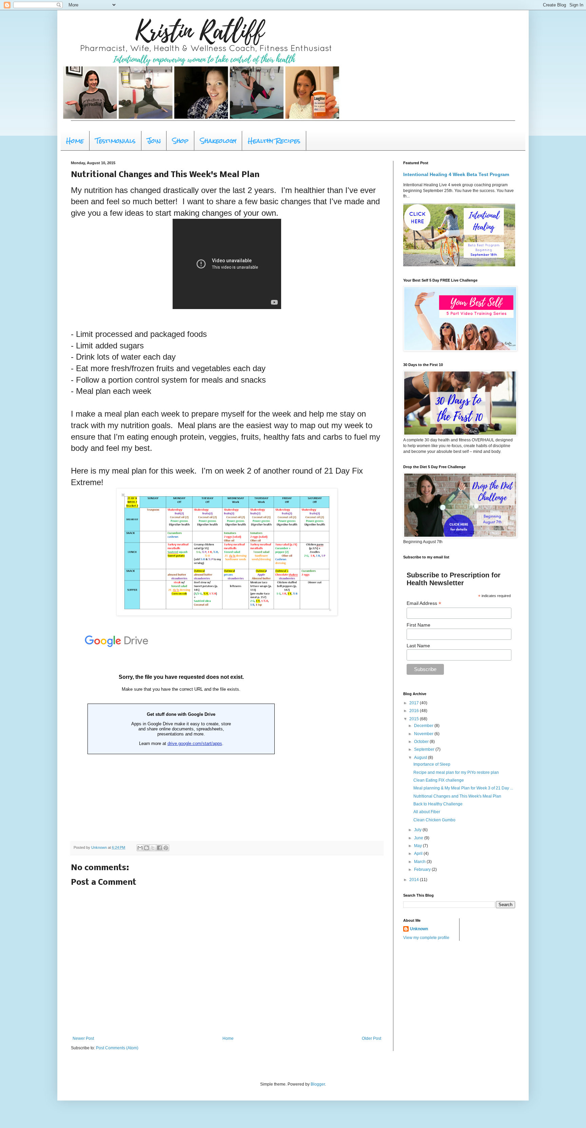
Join (154, 140)
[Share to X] (153, 847)
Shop (180, 140)
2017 (414, 703)
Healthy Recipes (274, 140)
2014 (414, 879)
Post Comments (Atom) (117, 1048)
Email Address (424, 603)
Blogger (318, 1084)
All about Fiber (426, 811)
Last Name (418, 645)
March (420, 861)
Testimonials (115, 140)
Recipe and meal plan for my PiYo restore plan (456, 772)
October (422, 741)
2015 (414, 718)
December (424, 725)
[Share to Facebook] (159, 847)
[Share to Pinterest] (165, 847)
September (424, 749)
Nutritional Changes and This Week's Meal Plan (457, 796)
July (418, 829)
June (419, 838)
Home (75, 140)
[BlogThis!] (146, 847)
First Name (418, 625)
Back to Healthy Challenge (438, 804)
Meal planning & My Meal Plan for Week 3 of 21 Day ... (463, 788)
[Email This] (140, 847)
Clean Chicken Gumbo (434, 820)
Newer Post (83, 1038)
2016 (414, 710)
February (423, 869)
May (418, 845)
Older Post (371, 1038)
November (424, 733)
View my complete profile (426, 937)
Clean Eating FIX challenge (438, 780)
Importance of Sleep (431, 764)
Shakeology (218, 140)
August (421, 757)
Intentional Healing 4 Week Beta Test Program (456, 174)
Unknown (419, 928)
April (419, 853)
